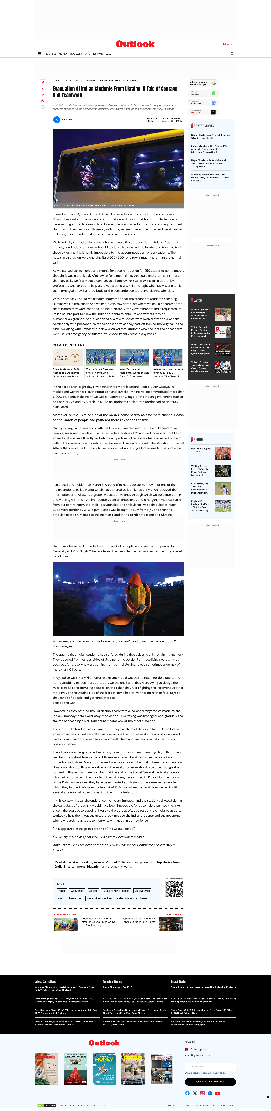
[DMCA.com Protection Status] (46, 1105)
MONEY (63, 53)
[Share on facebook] (43, 83)
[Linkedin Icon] (210, 1093)
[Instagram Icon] (202, 1093)
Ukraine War (75, 898)
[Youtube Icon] (217, 1093)
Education (94, 866)
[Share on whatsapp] (43, 101)
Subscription (199, 1049)
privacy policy (219, 1073)
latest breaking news (86, 862)
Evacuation (77, 890)
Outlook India (116, 862)
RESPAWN (97, 53)
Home (56, 81)
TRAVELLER (76, 53)
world (127, 866)
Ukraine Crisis (142, 890)
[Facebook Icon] (187, 1093)
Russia (61, 890)
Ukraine (93, 890)
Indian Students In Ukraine (132, 898)
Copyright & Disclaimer (204, 1105)
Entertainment (74, 866)
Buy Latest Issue (201, 1055)
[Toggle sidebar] (39, 53)
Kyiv (60, 898)
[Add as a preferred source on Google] (43, 107)
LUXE (108, 53)
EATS (87, 53)
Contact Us (183, 1105)
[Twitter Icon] (194, 1093)
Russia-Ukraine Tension (116, 890)
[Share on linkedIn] (43, 95)
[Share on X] (43, 89)
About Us (170, 1105)
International (72, 81)
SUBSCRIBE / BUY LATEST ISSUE (211, 1082)
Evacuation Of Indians (99, 898)
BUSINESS (50, 53)
